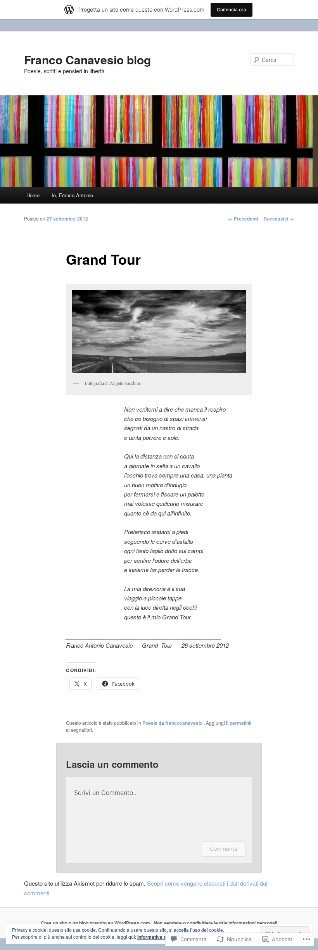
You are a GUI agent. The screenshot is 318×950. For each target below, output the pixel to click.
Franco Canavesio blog (87, 59)
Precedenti (243, 218)
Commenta (223, 848)
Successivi (279, 218)
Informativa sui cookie (161, 936)
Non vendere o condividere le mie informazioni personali (215, 922)
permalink (241, 722)
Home (33, 195)
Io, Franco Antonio (72, 195)
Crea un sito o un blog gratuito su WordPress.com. (96, 922)
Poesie (149, 722)
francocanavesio (184, 722)
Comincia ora (231, 9)
